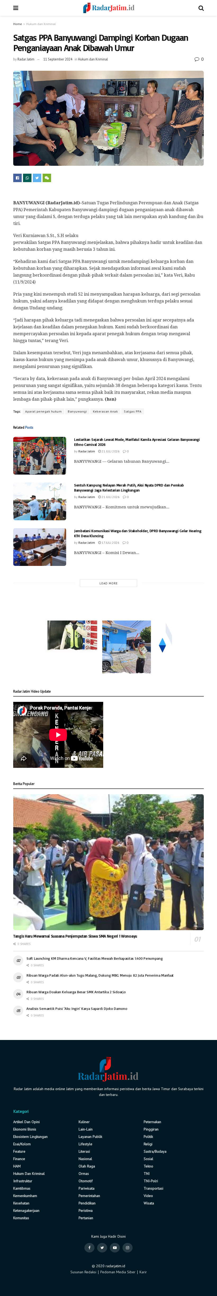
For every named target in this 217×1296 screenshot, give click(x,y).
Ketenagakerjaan (26, 1210)
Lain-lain (86, 1129)
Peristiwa (86, 1210)
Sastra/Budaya (155, 1151)
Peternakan (152, 1121)
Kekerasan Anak (105, 411)
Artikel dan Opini (26, 1121)
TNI (147, 1173)
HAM (17, 1166)
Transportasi (153, 1188)
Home (17, 24)
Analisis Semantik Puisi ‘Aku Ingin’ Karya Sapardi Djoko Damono (76, 1008)
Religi (148, 1144)
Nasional (85, 1158)
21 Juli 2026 (110, 451)
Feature (19, 1151)
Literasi (84, 1151)
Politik (148, 1136)
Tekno (148, 1166)
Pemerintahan (89, 1195)
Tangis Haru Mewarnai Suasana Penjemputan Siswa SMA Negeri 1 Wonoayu (75, 936)
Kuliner (84, 1121)
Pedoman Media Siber (117, 1272)
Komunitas (21, 1217)
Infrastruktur (22, 1181)
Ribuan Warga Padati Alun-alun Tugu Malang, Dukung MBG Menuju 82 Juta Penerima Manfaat (100, 975)
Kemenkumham (25, 1195)
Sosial (148, 1158)
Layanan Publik (90, 1136)
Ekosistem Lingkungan (30, 1136)
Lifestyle (85, 1144)
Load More (109, 583)
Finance (19, 1158)
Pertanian (86, 1217)
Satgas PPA (132, 411)
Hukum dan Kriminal (41, 24)
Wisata (149, 1203)
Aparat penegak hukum (43, 411)
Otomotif (86, 1181)
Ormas (84, 1173)
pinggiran (151, 1129)
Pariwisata (86, 1188)
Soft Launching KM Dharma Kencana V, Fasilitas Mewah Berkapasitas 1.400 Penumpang (94, 958)
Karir (143, 1272)
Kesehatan (21, 1203)
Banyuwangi (77, 411)
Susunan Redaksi (83, 1272)
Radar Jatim (25, 59)
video (148, 1195)
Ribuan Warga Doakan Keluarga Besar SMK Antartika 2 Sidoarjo (75, 992)
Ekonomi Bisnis (24, 1129)
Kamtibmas (21, 1188)
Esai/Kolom (22, 1144)
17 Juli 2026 (110, 543)
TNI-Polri (151, 1181)
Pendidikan (87, 1203)
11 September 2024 (57, 59)
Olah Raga (87, 1166)
